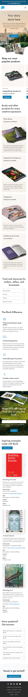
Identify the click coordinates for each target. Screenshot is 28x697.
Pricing (19, 689)
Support (11, 694)
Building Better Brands (16, 493)
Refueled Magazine (15, 604)
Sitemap (16, 694)
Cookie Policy (17, 692)
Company (9, 689)
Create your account (14, 676)
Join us (14, 430)
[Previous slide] (3, 465)
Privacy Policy (7, 426)
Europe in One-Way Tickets (18, 548)
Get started (14, 36)
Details (18, 3)
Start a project (7, 448)
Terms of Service (20, 424)
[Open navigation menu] (25, 7)
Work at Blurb (14, 689)
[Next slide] (24, 465)
